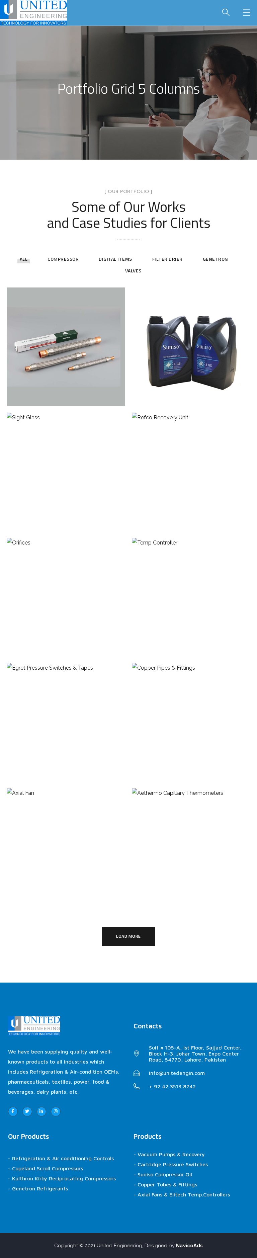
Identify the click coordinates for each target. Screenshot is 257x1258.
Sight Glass (66, 464)
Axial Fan (66, 840)
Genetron (215, 258)
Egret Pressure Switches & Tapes (66, 715)
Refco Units (191, 464)
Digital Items (115, 258)
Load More (128, 936)
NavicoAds (189, 1246)
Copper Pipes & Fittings (191, 715)
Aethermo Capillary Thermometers (191, 840)
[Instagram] (56, 1111)
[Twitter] (27, 1111)
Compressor (63, 258)
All (24, 258)
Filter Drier (167, 258)
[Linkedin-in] (42, 1111)
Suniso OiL (191, 339)
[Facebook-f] (13, 1111)
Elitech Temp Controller (191, 590)
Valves (133, 270)
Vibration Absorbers (66, 339)
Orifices (66, 590)
